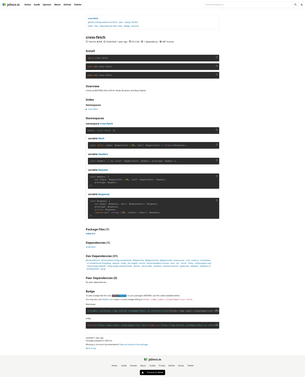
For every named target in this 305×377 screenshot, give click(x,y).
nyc (177, 263)
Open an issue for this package (134, 344)
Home (27, 4)
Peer (120, 26)
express (115, 263)
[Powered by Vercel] (152, 372)
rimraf (183, 263)
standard (157, 266)
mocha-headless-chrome (157, 263)
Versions (135, 26)
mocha (142, 263)
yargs (103, 269)
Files (96, 26)
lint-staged (132, 263)
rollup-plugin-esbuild (96, 266)
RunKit (135, 22)
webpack (194, 266)
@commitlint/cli (93, 260)
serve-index (147, 266)
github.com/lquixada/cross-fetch (102, 22)
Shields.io (106, 299)
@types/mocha (152, 260)
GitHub (67, 4)
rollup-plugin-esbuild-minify (119, 266)
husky (123, 263)
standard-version (170, 266)
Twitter (78, 4)
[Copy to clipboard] (216, 57)
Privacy (162, 365)
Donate (133, 365)
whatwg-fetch (93, 269)
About (57, 4)
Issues (181, 365)
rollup (190, 263)
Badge (127, 26)
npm (121, 22)
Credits (152, 365)
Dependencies (106, 26)
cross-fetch (93, 109)
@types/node (166, 260)
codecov (195, 260)
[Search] (295, 5)
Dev (115, 26)
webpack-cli (205, 266)
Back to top (91, 348)
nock (172, 263)
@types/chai (138, 260)
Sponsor (47, 4)
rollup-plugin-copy (203, 263)
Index (90, 26)
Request (103, 169)
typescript (184, 266)
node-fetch (91, 247)
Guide (37, 4)
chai (188, 260)
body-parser (179, 260)
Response (103, 194)
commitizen (205, 260)
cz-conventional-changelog (99, 263)
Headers (103, 154)
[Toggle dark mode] (302, 4)
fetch (101, 138)
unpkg (127, 22)
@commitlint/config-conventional (116, 260)
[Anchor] (96, 50)
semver (136, 266)
